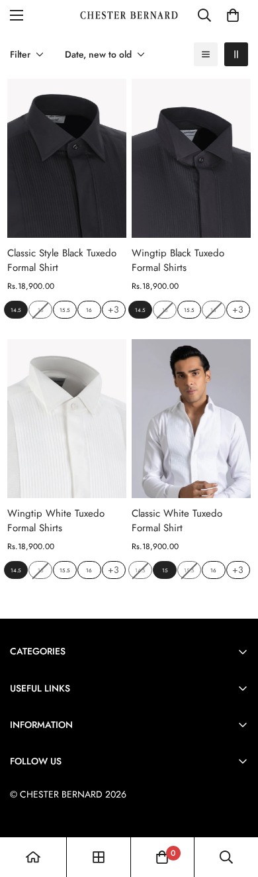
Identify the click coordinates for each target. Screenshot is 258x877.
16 (89, 310)
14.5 (16, 310)
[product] (33, 857)
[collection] (98, 857)
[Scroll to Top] (234, 807)
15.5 (65, 310)
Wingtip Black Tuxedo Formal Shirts (178, 261)
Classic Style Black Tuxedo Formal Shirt (61, 261)
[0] (233, 15)
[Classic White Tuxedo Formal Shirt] (191, 418)
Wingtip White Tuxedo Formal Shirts (56, 521)
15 (165, 570)
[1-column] (206, 54)
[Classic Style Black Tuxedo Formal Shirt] (66, 158)
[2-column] (236, 54)
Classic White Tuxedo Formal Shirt (177, 521)
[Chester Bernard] (129, 15)
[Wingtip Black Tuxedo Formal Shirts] (191, 158)
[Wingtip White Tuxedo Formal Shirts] (66, 418)
